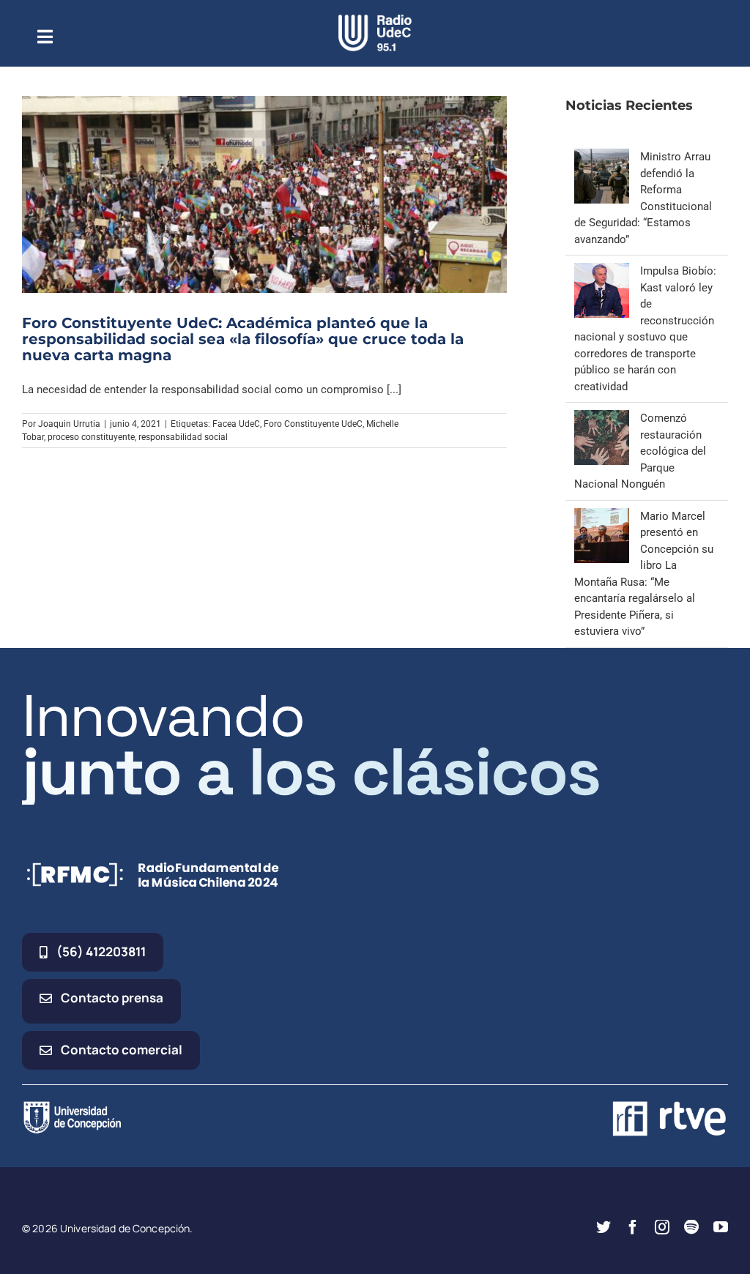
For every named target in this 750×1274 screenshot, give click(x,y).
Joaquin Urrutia (69, 424)
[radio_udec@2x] (375, 19)
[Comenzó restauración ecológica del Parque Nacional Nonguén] (601, 418)
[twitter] (603, 1227)
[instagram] (662, 1227)
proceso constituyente (91, 437)
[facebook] (632, 1227)
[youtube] (720, 1227)
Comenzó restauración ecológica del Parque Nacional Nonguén (640, 451)
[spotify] (691, 1227)
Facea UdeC (236, 424)
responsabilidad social (183, 437)
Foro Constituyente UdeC (313, 424)
